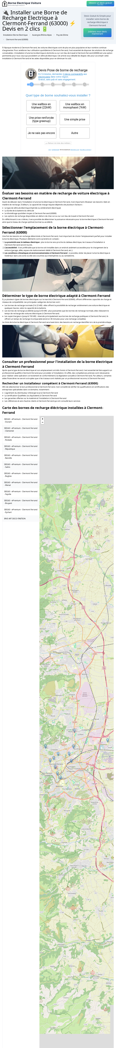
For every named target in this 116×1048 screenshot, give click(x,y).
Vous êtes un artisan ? (85, 149)
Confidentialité (55, 149)
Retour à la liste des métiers (58, 143)
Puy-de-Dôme (62, 35)
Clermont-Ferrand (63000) (17, 39)
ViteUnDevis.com (74, 149)
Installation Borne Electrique (15, 35)
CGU (49, 149)
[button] (60, 777)
